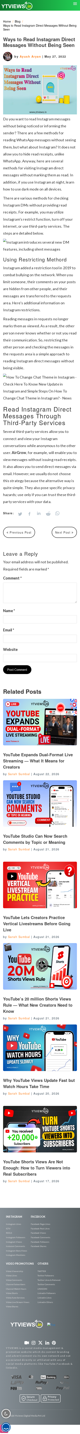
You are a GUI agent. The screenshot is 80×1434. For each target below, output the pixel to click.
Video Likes (11, 1275)
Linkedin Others (45, 1302)
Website (10, 649)
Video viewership (14, 1271)
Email (8, 630)
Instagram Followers (15, 1237)
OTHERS (43, 1263)
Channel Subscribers (15, 1284)
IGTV (8, 1228)
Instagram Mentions (15, 1255)
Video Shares (12, 1306)
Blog (18, 21)
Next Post (63, 532)
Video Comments (14, 1280)
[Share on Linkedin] (38, 514)
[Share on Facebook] (29, 514)
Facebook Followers (40, 1242)
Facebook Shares (38, 1246)
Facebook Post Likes (40, 1228)
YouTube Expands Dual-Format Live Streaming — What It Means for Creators (38, 761)
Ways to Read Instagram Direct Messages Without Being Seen (40, 27)
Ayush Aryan (31, 56)
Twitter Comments (46, 1284)
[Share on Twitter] (20, 514)
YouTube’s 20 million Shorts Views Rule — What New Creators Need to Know (37, 1005)
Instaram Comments (15, 1246)
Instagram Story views (16, 1250)
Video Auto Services (15, 1297)
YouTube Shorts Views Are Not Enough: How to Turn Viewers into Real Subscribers (36, 1168)
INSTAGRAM (14, 1216)
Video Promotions (20, 1263)
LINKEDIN (42, 1289)
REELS (9, 1233)
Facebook (38, 1216)
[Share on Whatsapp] (57, 513)
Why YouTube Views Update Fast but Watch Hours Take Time (39, 1083)
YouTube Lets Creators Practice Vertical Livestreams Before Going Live (36, 923)
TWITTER (42, 1271)
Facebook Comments (40, 1237)
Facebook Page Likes (40, 1224)
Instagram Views (14, 1242)
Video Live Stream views (17, 1302)
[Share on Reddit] (48, 514)
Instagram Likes (13, 1224)
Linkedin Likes (44, 1297)
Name (9, 610)
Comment (12, 578)
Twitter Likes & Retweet (49, 1280)
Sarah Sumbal (19, 774)
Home (7, 21)
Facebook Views (38, 1233)
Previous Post (20, 532)
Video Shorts (12, 1293)
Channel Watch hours (16, 1289)
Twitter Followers (46, 1275)
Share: (8, 513)
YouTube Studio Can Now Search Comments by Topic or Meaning (35, 839)
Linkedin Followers (47, 1293)
